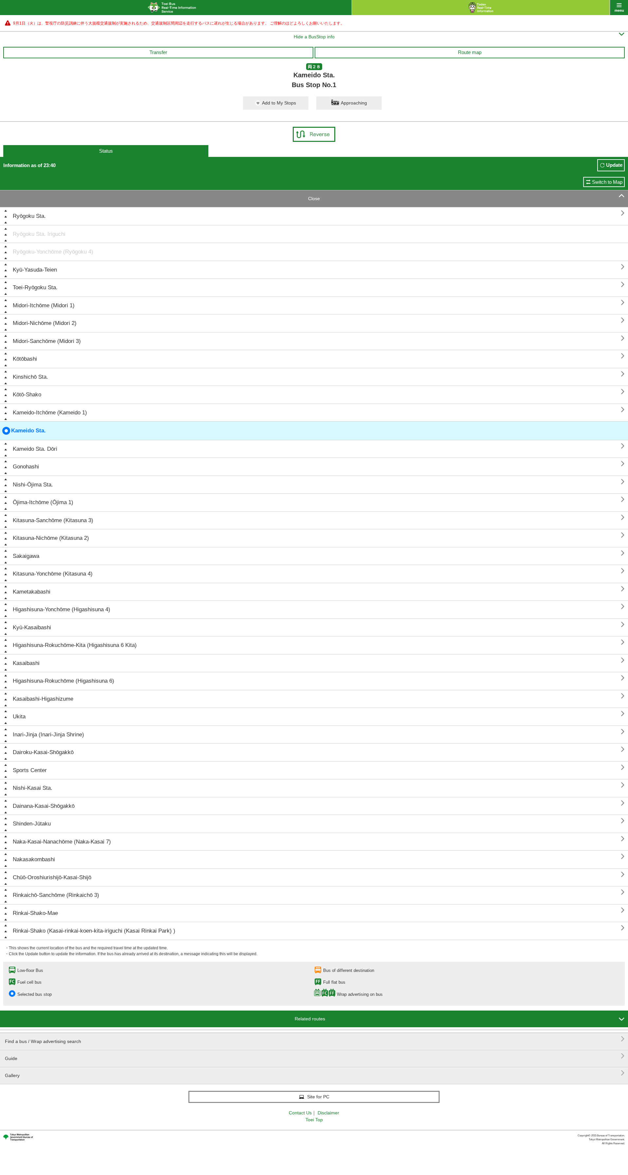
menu (619, 7)
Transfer (158, 52)
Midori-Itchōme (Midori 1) (44, 305)
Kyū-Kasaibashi (32, 627)
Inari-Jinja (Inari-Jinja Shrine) (48, 734)
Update (614, 165)
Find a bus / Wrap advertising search (315, 1039)
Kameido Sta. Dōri (35, 449)
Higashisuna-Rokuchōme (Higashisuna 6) (63, 681)
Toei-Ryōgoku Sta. (35, 287)
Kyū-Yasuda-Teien (35, 270)
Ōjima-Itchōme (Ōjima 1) (43, 502)
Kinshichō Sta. (30, 377)
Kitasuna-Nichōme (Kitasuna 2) (51, 538)
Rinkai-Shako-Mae (35, 913)
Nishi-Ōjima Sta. (33, 485)
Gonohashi (26, 467)
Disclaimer (328, 1112)
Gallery (315, 1073)
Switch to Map (607, 182)
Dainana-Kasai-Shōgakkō (44, 806)
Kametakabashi (31, 592)
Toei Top (314, 1119)
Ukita (19, 716)
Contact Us (300, 1112)
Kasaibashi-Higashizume (43, 699)
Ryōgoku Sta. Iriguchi (39, 234)
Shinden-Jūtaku (32, 824)
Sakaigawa (26, 556)
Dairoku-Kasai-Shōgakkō (43, 752)
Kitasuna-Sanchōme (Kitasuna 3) (53, 520)
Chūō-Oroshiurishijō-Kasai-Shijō (52, 877)
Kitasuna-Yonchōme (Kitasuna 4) (53, 574)
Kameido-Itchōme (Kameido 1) (50, 412)
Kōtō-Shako (27, 394)
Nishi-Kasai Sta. (32, 788)
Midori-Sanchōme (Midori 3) (47, 341)
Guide (315, 1056)
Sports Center (30, 770)
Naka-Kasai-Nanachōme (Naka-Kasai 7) (62, 842)
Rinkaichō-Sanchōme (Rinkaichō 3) (56, 895)
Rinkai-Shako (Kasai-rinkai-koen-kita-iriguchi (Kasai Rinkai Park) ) (94, 931)
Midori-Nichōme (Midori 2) (45, 323)
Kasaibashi (26, 663)
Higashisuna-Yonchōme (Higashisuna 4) (61, 609)
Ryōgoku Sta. (29, 216)
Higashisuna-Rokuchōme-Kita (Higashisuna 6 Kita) (75, 645)
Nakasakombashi (34, 859)
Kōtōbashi (25, 359)
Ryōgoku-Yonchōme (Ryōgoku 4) (53, 252)
